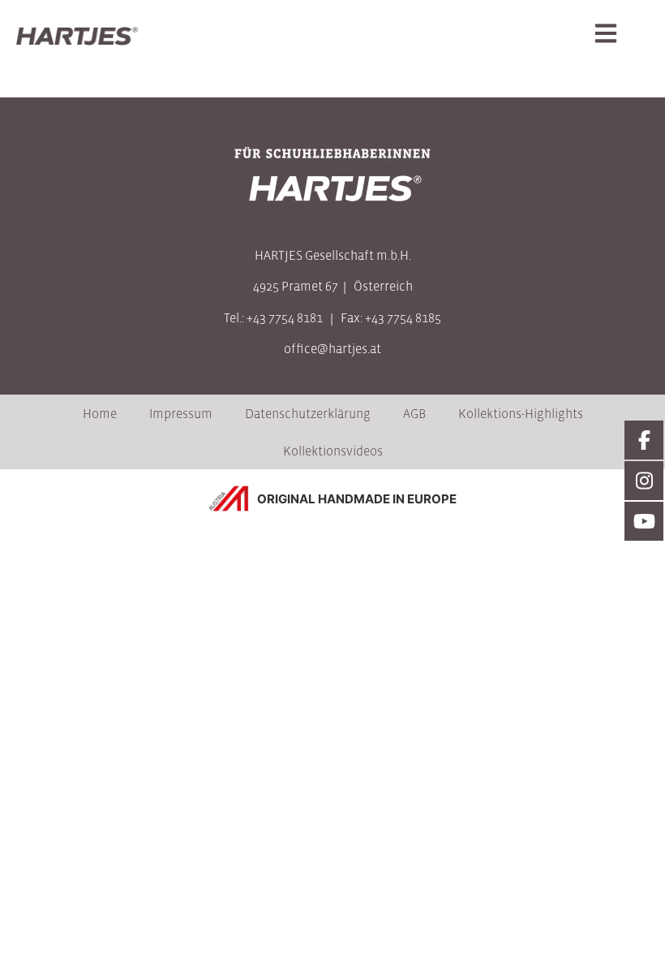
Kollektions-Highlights (520, 413)
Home (100, 413)
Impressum (180, 413)
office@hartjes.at (332, 348)
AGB (414, 413)
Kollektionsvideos (333, 450)
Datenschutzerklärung (308, 413)
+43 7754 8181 (285, 317)
